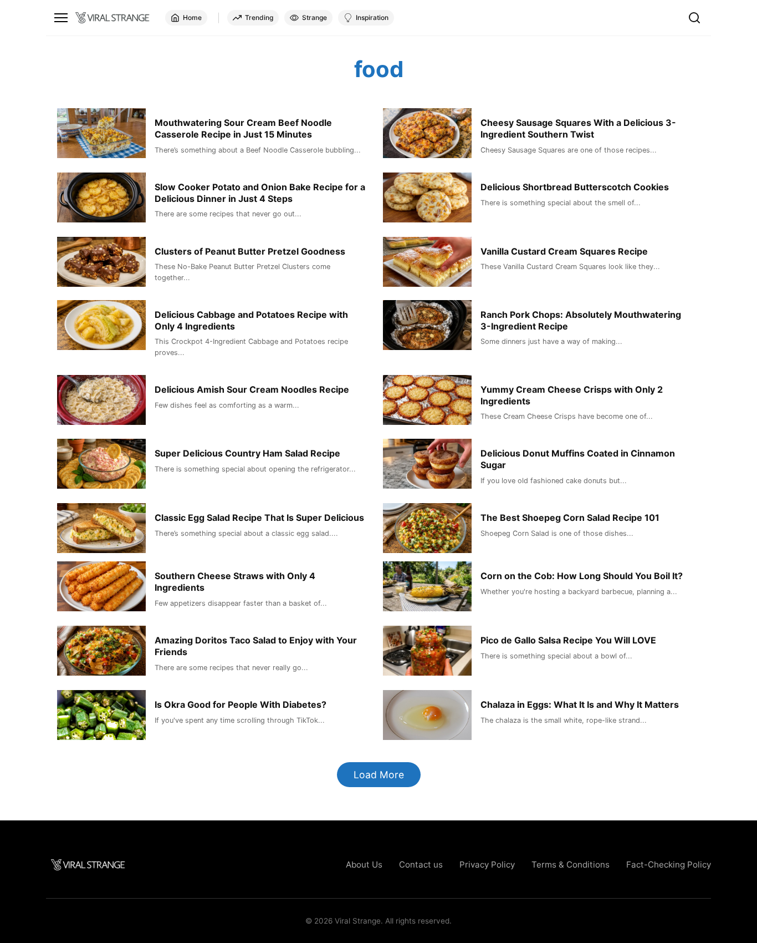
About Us (364, 864)
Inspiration (372, 17)
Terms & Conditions (570, 864)
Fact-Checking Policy (668, 864)
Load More (379, 774)
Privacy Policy (487, 864)
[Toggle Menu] (61, 18)
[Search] (694, 18)
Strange (314, 17)
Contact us (421, 864)
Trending (259, 17)
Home (192, 17)
